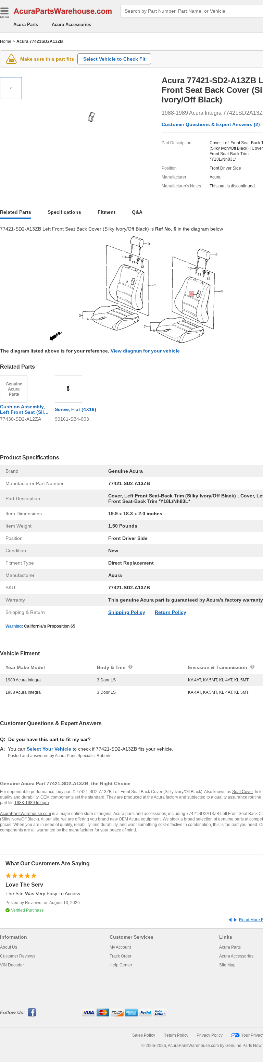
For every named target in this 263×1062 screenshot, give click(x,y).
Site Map (227, 965)
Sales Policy (143, 1035)
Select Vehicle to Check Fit (114, 59)
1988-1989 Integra (31, 802)
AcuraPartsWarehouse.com (25, 813)
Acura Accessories (71, 24)
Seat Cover (242, 791)
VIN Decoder (12, 965)
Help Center (121, 965)
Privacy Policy (210, 1035)
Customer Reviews (17, 956)
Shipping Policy (126, 612)
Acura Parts (25, 24)
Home (5, 41)
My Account (120, 947)
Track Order (121, 956)
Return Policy (170, 612)
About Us (8, 947)
